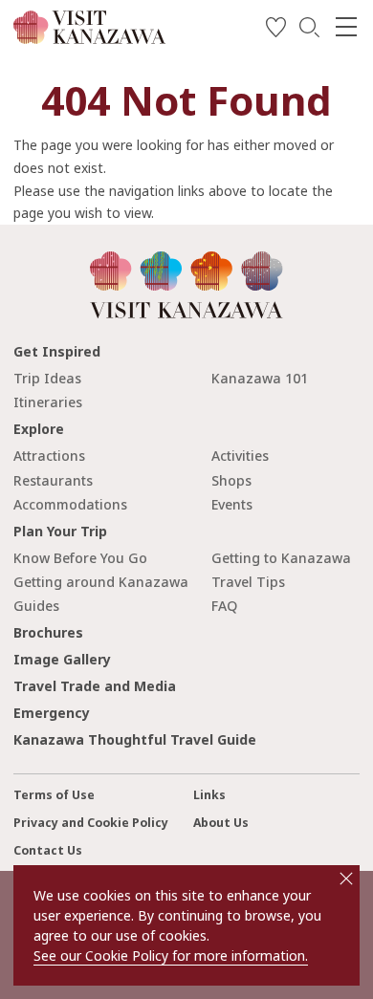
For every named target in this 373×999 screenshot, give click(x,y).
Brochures (48, 632)
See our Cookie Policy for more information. (170, 955)
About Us (221, 822)
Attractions (49, 455)
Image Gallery (62, 659)
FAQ (224, 606)
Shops (231, 480)
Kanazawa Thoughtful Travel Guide (134, 739)
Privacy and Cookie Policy (90, 822)
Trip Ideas (47, 378)
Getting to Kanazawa (281, 558)
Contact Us (47, 850)
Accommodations (70, 504)
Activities (240, 455)
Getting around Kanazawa (100, 582)
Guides (36, 606)
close (346, 878)
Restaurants (53, 480)
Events (231, 504)
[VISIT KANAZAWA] (89, 37)
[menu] (346, 27)
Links (209, 795)
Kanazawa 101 (259, 378)
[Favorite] (276, 30)
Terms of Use (54, 795)
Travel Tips (248, 582)
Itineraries (47, 402)
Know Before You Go (80, 558)
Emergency (51, 713)
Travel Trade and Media (94, 686)
